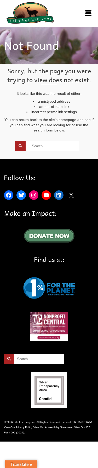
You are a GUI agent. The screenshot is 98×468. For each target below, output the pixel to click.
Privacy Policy (24, 427)
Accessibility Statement (59, 427)
